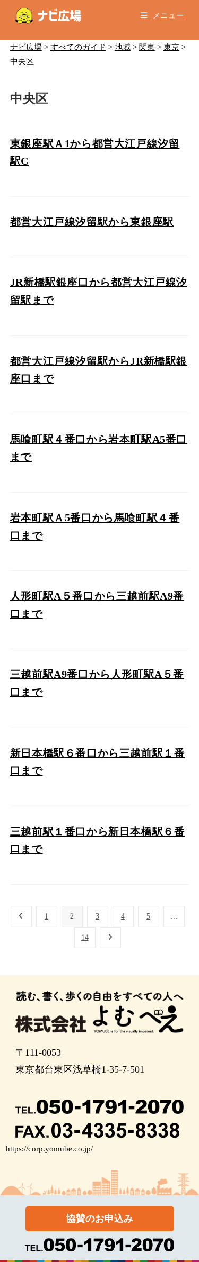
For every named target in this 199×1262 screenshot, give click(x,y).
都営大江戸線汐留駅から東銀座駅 (92, 222)
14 (85, 937)
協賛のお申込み (99, 1218)
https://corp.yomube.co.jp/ (49, 1149)
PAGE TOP (184, 1215)
